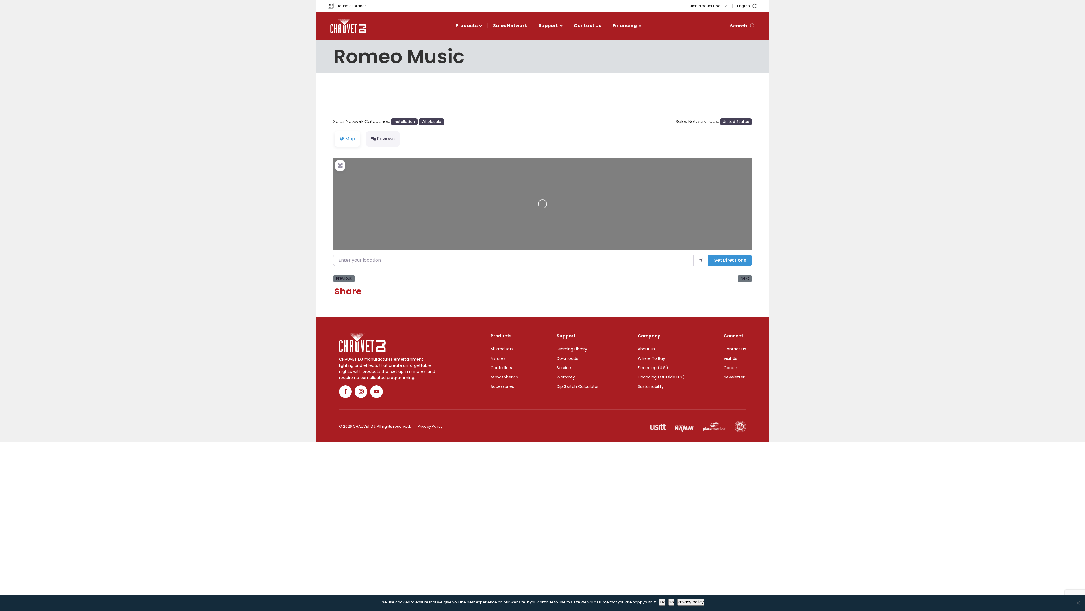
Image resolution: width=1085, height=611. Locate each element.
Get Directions (729, 260)
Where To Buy (651, 358)
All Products (502, 349)
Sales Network (510, 25)
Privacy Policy (430, 426)
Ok (662, 602)
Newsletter (734, 377)
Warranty (566, 377)
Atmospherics (504, 377)
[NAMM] (684, 426)
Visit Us (730, 358)
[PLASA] (714, 426)
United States (736, 121)
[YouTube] (376, 391)
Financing (625, 25)
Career (730, 368)
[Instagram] (361, 391)
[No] (1078, 603)
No (671, 602)
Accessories (502, 386)
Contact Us (587, 25)
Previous (344, 278)
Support (548, 25)
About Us (646, 349)
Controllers (501, 368)
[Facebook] (345, 391)
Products (466, 25)
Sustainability (651, 386)
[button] (347, 6)
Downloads (567, 358)
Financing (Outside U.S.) (661, 377)
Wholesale (431, 121)
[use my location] (700, 260)
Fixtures (498, 358)
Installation (404, 121)
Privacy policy (691, 602)
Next (745, 278)
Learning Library (572, 349)
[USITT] (658, 426)
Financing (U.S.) (653, 368)
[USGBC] (740, 426)
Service (564, 368)
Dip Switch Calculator (578, 386)
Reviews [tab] (386, 138)
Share (347, 291)
